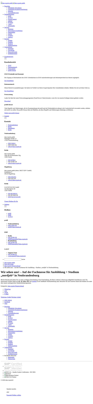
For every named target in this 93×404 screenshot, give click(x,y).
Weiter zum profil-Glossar (11, 113)
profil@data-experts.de (14, 227)
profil (9, 16)
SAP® (10, 34)
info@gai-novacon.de (14, 197)
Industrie (10, 11)
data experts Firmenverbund (16, 286)
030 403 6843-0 (12, 193)
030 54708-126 (12, 237)
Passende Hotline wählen (14, 395)
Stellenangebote (12, 45)
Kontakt (6, 116)
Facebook (7, 302)
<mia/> (10, 24)
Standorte (10, 48)
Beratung (10, 29)
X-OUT (10, 17)
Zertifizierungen (12, 53)
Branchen (7, 6)
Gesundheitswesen (13, 13)
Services (6, 27)
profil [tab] (9, 213)
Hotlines (6, 204)
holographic (11, 26)
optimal (10, 21)
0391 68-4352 (12, 177)
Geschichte (11, 50)
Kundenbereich (8, 56)
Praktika (10, 42)
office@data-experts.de (14, 146)
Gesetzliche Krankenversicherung (17, 9)
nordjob (34, 281)
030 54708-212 (12, 254)
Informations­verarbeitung (15, 30)
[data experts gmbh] (13, 3)
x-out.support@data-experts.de (17, 256)
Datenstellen (11, 32)
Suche (23, 259)
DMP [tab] (9, 215)
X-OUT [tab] (10, 216)
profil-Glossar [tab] (12, 70)
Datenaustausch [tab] (12, 67)
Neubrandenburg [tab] (13, 125)
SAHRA (10, 35)
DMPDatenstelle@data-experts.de (18, 239)
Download (7, 101)
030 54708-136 (12, 242)
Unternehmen (8, 47)
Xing (5, 303)
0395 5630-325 (12, 225)
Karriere (6, 39)
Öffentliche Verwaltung (14, 8)
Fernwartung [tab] (11, 69)
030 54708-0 (11, 160)
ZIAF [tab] (9, 65)
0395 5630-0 (11, 143)
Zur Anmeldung (9, 80)
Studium (10, 44)
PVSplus (10, 22)
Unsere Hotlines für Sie (11, 201)
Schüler (10, 40)
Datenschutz (11, 359)
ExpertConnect (12, 19)
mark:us (10, 37)
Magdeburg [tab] (11, 128)
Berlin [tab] (10, 126)
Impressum (11, 357)
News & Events (12, 52)
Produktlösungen (9, 14)
